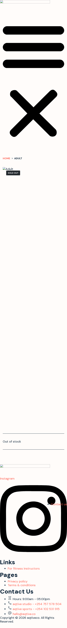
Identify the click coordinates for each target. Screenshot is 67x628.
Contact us (59, 504)
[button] (33, 80)
